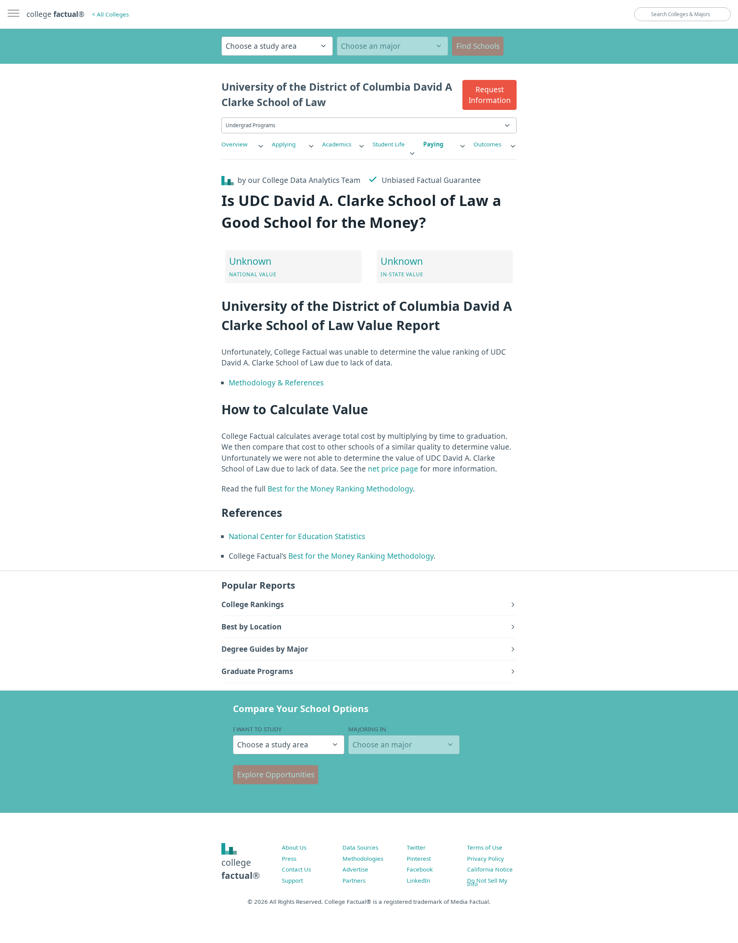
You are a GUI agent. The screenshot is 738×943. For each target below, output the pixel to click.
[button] (489, 95)
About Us (294, 847)
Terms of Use (484, 847)
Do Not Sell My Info (487, 882)
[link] (242, 144)
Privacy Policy (485, 858)
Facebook (420, 869)
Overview (234, 144)
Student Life (388, 144)
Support (292, 880)
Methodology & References (276, 383)
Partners (354, 880)
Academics (336, 144)
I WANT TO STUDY (257, 729)
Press (289, 858)
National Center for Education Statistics (297, 536)
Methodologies (362, 858)
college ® (56, 14)
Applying (284, 144)
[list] (242, 144)
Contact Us (296, 869)
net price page (393, 469)
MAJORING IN (367, 729)
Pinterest (419, 858)
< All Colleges (110, 14)
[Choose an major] (392, 46)
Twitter (416, 847)
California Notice (490, 869)
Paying (433, 144)
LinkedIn (418, 880)
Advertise (355, 869)
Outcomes (487, 144)
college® (240, 869)
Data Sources (360, 847)
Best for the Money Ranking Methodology (340, 489)
